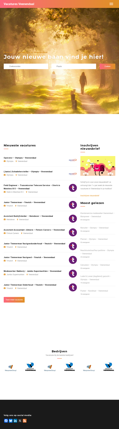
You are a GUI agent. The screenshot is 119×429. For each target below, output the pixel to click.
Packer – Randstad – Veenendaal (94, 291)
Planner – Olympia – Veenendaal (94, 239)
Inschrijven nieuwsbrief (89, 196)
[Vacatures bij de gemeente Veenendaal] (10, 368)
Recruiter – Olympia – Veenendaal (94, 228)
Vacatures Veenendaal (19, 4)
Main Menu (111, 4)
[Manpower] (30, 368)
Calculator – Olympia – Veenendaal (95, 265)
